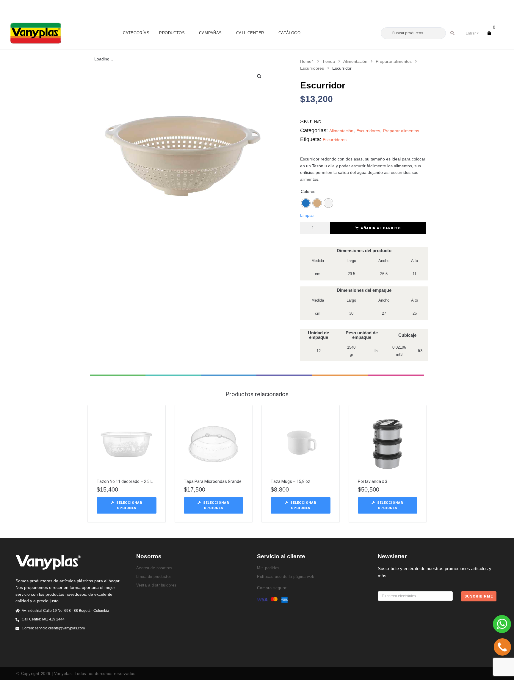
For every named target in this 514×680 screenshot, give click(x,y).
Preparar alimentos (394, 61)
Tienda (328, 61)
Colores (308, 191)
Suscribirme (478, 596)
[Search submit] (452, 33)
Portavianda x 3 (372, 481)
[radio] (305, 203)
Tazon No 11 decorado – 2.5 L (125, 481)
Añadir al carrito (381, 228)
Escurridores (312, 68)
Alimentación (355, 61)
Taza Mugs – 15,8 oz (290, 481)
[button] (259, 75)
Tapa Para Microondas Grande (213, 481)
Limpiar (307, 215)
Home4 (307, 61)
